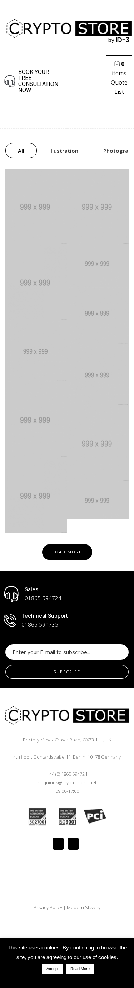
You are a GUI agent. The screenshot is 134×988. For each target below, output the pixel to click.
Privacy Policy (48, 907)
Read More (80, 969)
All (21, 150)
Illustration (63, 150)
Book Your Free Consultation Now (38, 81)
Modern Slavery (83, 907)
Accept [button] (52, 969)
